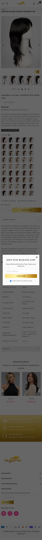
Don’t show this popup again (22, 281)
